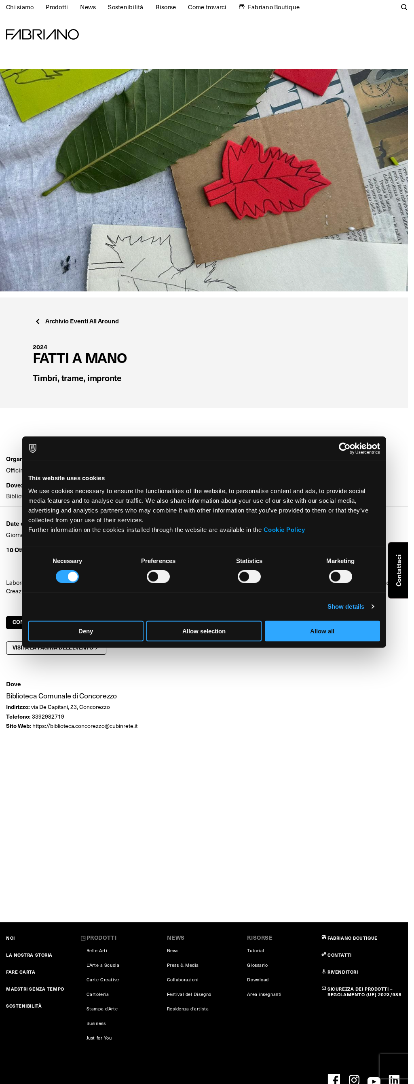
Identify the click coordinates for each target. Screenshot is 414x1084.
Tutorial (255, 950)
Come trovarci (207, 6)
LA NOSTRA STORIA (29, 955)
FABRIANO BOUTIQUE (352, 938)
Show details (345, 606)
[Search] (404, 6)
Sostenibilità (125, 6)
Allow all (322, 630)
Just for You (99, 1037)
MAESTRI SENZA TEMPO (35, 989)
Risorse (166, 6)
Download (257, 979)
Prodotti (57, 6)
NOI (10, 938)
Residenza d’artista (188, 1008)
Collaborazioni (183, 979)
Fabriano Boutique (274, 6)
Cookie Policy (284, 529)
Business (96, 1023)
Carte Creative (103, 979)
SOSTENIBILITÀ (24, 1006)
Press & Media (183, 965)
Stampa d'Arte (102, 1008)
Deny (85, 630)
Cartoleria (98, 994)
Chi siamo (20, 6)
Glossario (257, 965)
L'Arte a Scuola (103, 965)
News (88, 6)
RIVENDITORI (342, 972)
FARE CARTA (21, 972)
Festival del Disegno (189, 994)
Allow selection (204, 630)
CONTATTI (339, 955)
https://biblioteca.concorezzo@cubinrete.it (84, 725)
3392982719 (48, 716)
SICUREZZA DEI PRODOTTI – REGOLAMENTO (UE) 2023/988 (364, 992)
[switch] (158, 576)
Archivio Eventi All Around (82, 320)
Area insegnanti (264, 994)
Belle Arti (97, 950)
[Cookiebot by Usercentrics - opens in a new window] (344, 449)
